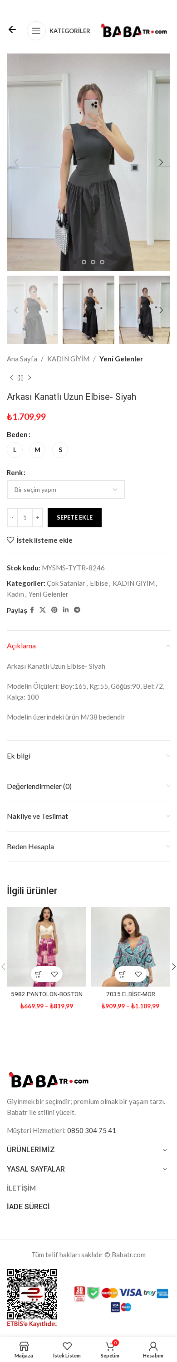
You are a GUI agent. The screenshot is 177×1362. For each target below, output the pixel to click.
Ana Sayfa (22, 359)
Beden (17, 434)
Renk (15, 472)
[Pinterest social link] (54, 610)
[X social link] (43, 610)
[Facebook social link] (32, 610)
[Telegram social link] (77, 610)
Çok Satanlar (66, 583)
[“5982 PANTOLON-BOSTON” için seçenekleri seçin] (39, 974)
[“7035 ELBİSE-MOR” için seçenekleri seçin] (123, 974)
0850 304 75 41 (91, 1130)
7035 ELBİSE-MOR (130, 993)
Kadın (15, 594)
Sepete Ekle (75, 517)
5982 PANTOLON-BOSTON (47, 993)
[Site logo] (133, 30)
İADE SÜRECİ (28, 1206)
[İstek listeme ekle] (55, 974)
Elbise (99, 583)
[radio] (15, 450)
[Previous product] (11, 377)
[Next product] (29, 377)
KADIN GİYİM (68, 359)
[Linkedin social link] (65, 610)
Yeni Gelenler (121, 359)
